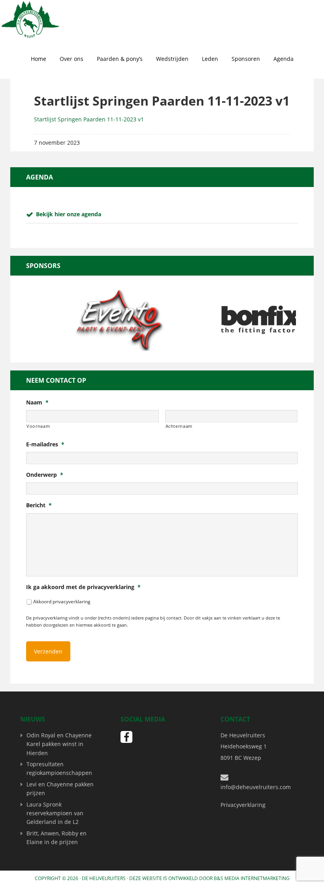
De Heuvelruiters (104, 878)
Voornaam (38, 426)
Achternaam (179, 426)
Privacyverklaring (243, 805)
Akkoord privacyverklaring (61, 601)
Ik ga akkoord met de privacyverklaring (83, 587)
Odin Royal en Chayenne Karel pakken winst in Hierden (59, 744)
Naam (37, 402)
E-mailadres (45, 444)
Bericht (39, 505)
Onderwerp (44, 474)
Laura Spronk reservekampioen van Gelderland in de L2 (54, 813)
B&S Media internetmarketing (252, 878)
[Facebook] (126, 737)
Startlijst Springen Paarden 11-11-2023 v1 (89, 119)
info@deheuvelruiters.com (255, 787)
